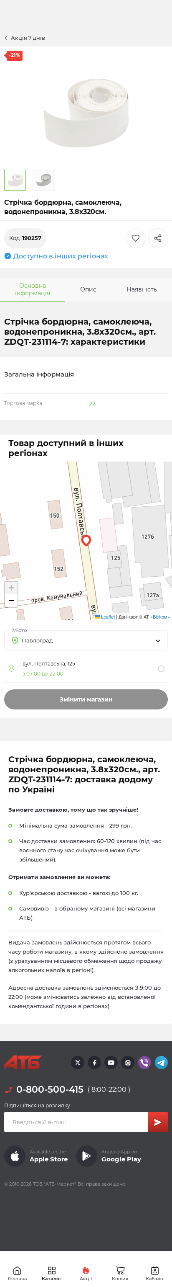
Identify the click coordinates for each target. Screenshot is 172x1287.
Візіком (160, 616)
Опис (88, 289)
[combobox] (86, 640)
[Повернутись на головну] (23, 1062)
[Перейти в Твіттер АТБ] (77, 1062)
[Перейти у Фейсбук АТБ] (94, 1062)
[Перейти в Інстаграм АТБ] (127, 1062)
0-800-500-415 (49, 1089)
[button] (86, 540)
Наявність (141, 289)
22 (92, 403)
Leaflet (107, 616)
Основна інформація (32, 289)
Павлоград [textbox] (37, 640)
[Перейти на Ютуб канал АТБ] (111, 1062)
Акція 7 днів (28, 37)
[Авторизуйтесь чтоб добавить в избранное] (136, 238)
